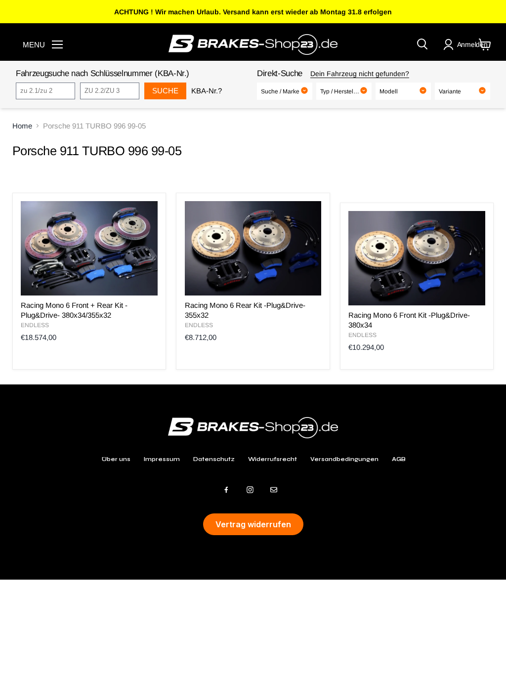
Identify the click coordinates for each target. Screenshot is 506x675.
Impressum (162, 459)
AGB (399, 459)
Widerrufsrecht (272, 459)
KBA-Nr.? (206, 90)
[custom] (226, 490)
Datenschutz (214, 459)
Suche (165, 90)
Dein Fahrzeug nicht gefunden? (359, 74)
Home (22, 126)
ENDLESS (35, 325)
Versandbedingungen (344, 459)
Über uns (116, 459)
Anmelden (472, 44)
